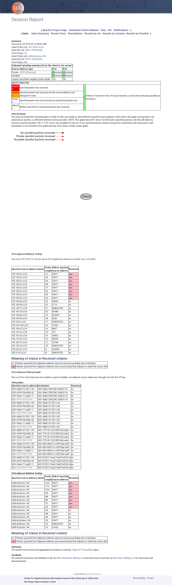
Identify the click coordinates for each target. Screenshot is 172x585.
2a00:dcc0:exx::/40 (37, 56)
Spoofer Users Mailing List (122, 558)
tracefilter (19, 377)
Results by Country (114, 33)
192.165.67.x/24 (35, 47)
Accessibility (139, 578)
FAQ (103, 30)
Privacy (150, 578)
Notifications (121, 30)
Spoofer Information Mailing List (68, 558)
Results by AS (92, 33)
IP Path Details (48, 123)
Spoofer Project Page (54, 30)
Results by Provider (137, 33)
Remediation (75, 33)
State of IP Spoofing (82, 550)
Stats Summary (40, 33)
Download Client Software (84, 30)
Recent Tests (58, 33)
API (110, 30)
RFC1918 (24, 72)
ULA (34, 72)
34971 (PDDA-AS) (33, 50)
